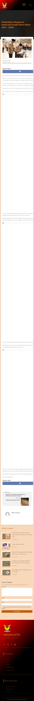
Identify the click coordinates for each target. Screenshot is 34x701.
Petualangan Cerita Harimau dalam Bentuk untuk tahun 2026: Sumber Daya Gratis (22, 534)
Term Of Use (9, 689)
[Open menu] (24, 4)
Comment (4, 586)
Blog (7, 662)
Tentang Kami (10, 667)
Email (3, 602)
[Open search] (30, 5)
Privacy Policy (10, 686)
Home (7, 659)
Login (8, 692)
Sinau (7, 665)
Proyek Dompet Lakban (18, 544)
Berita (8, 60)
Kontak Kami (9, 670)
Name (3, 597)
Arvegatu (17, 513)
